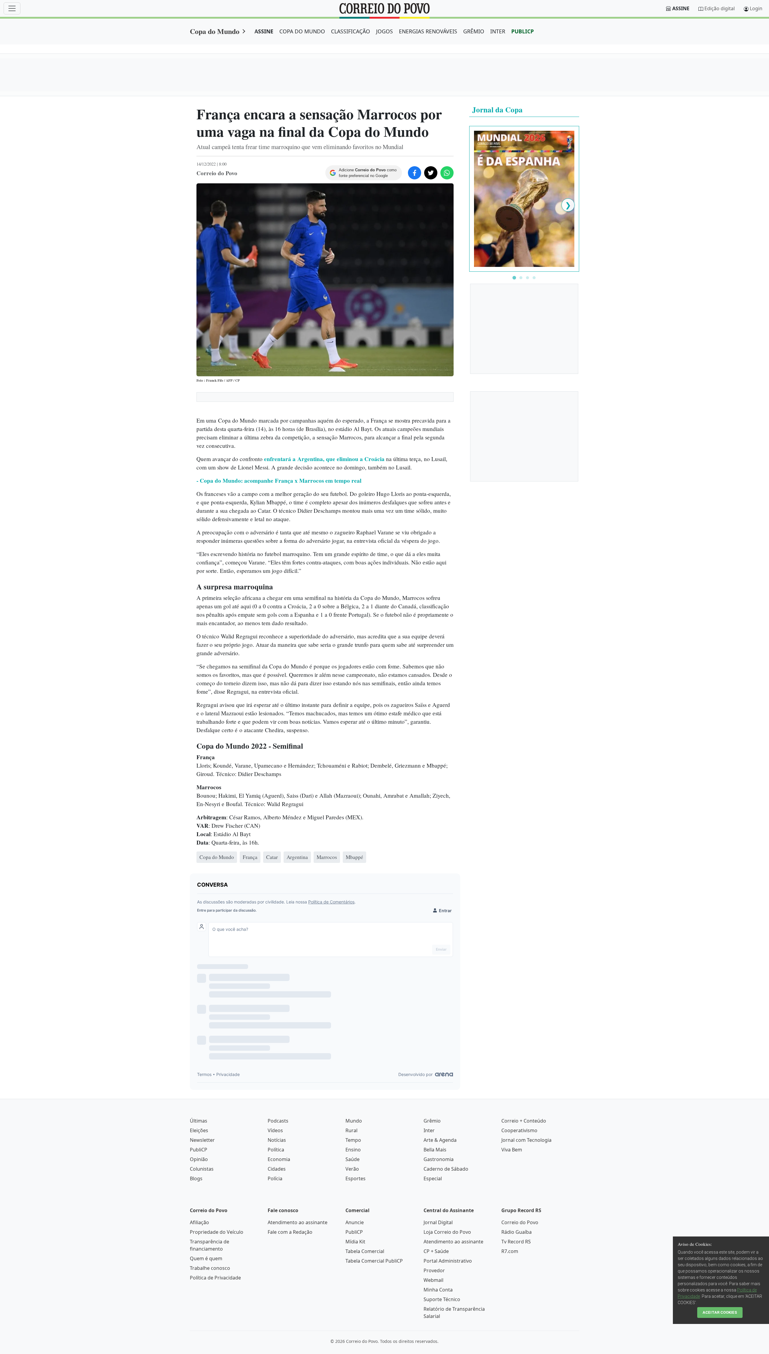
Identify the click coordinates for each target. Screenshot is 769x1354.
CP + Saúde (436, 1251)
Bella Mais (435, 1149)
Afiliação (199, 1222)
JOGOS (384, 31)
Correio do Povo (519, 1222)
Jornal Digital (438, 1222)
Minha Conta (438, 1289)
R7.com (509, 1251)
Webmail (433, 1280)
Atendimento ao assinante (297, 1222)
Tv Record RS (516, 1241)
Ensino (353, 1149)
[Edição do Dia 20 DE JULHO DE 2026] (524, 198)
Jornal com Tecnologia (526, 1140)
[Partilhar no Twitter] (430, 172)
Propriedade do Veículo (216, 1232)
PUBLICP (522, 31)
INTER (497, 31)
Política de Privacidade (215, 1277)
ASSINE (263, 31)
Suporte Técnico (442, 1299)
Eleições (199, 1130)
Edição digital (719, 8)
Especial (433, 1178)
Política (276, 1149)
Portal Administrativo (448, 1261)
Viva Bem (511, 1149)
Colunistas (202, 1169)
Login (756, 8)
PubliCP (198, 1149)
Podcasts (278, 1120)
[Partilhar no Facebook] (414, 172)
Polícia (275, 1178)
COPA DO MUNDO (302, 31)
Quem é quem (206, 1258)
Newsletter (202, 1140)
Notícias (277, 1140)
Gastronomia (439, 1159)
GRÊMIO (473, 31)
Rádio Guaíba (516, 1232)
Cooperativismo (519, 1130)
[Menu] (12, 8)
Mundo (353, 1120)
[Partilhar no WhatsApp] (447, 172)
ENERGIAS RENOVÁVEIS (428, 31)
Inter (429, 1130)
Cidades (277, 1169)
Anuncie (354, 1222)
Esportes (355, 1178)
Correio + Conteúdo (523, 1120)
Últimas (198, 1120)
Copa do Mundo (214, 31)
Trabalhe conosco (210, 1268)
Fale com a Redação (290, 1232)
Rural (351, 1130)
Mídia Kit (355, 1241)
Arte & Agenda (440, 1140)
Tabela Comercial (364, 1251)
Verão (352, 1169)
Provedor (434, 1270)
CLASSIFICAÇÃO (350, 31)
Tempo (353, 1140)
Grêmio (432, 1120)
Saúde (352, 1159)
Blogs (196, 1178)
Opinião (199, 1159)
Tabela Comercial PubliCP (374, 1261)
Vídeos (275, 1130)
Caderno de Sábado (446, 1169)
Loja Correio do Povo (447, 1232)
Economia (279, 1159)
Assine (680, 8)
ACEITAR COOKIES (720, 1312)
